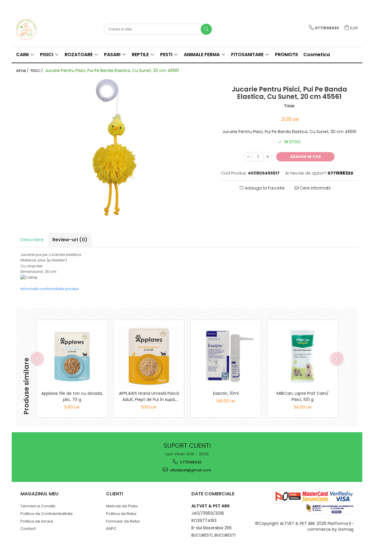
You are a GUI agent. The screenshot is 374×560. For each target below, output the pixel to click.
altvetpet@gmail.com (190, 470)
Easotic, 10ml (226, 393)
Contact (28, 528)
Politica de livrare (36, 521)
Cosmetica (316, 54)
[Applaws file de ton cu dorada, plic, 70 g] (72, 356)
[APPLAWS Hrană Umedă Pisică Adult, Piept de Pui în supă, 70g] (149, 356)
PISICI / (37, 70)
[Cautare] (206, 29)
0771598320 (190, 462)
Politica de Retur (121, 513)
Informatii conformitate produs (49, 289)
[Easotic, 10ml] (226, 356)
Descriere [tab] (32, 239)
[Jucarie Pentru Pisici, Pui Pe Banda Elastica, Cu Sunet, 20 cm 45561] (114, 148)
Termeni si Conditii (37, 506)
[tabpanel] (114, 148)
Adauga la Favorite (264, 188)
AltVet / (23, 70)
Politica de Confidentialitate (46, 513)
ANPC (111, 528)
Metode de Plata (122, 506)
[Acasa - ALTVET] (45, 29)
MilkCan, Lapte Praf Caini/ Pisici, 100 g (303, 396)
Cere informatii (314, 188)
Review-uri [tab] (69, 239)
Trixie (289, 106)
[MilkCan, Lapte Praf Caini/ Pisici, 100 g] (302, 356)
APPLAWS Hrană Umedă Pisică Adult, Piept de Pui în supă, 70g (149, 396)
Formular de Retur (123, 521)
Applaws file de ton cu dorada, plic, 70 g (72, 396)
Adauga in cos (305, 156)
